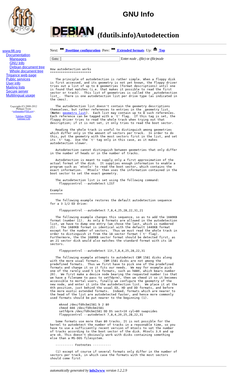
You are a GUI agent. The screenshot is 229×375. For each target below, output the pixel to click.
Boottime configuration (82, 50)
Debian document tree (27, 67)
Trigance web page (21, 75)
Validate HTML (24, 116)
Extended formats (130, 50)
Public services (18, 79)
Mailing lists (15, 87)
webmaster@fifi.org (23, 111)
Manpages (18, 59)
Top (161, 50)
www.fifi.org (11, 51)
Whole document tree (26, 71)
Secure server (17, 91)
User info (13, 83)
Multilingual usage (20, 95)
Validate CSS (23, 118)
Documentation (18, 55)
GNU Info (17, 63)
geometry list (74, 113)
